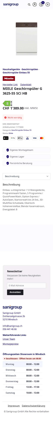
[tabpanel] (26, 197)
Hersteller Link (10, 84)
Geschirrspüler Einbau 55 (16, 72)
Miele (11, 133)
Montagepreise (10, 343)
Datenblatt (25, 84)
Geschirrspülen (30, 69)
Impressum (14, 405)
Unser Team (9, 339)
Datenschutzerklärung (33, 405)
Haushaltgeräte (11, 69)
